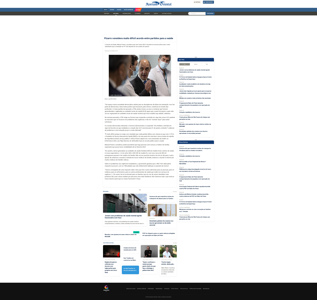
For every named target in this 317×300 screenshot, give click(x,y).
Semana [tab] (195, 64)
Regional (106, 13)
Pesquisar (210, 13)
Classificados (159, 288)
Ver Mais (175, 191)
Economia (137, 13)
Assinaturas (206, 288)
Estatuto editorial (141, 288)
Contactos (166, 288)
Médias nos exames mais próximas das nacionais (195, 98)
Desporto (147, 13)
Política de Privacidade (195, 288)
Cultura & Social (167, 13)
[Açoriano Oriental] (106, 291)
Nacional (116, 13)
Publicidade (151, 288)
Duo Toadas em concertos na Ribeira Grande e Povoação (130, 260)
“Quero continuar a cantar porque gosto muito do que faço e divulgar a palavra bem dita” (149, 266)
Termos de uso (184, 288)
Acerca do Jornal (130, 288)
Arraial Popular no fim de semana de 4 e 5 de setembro (130, 270)
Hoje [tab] (184, 64)
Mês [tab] (207, 64)
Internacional (127, 13)
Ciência (156, 13)
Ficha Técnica (174, 288)
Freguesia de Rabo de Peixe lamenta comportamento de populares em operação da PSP (194, 105)
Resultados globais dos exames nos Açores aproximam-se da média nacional (161, 223)
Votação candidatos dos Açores (189, 112)
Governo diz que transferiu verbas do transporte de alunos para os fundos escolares (162, 198)
